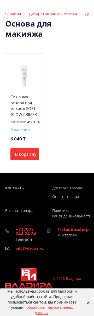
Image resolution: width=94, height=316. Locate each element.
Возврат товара (19, 210)
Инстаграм (67, 234)
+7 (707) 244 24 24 (26, 231)
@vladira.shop (73, 229)
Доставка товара (67, 187)
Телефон (24, 239)
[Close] (87, 302)
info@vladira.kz (30, 248)
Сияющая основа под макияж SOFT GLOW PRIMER (23, 105)
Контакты (15, 187)
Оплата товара (65, 196)
